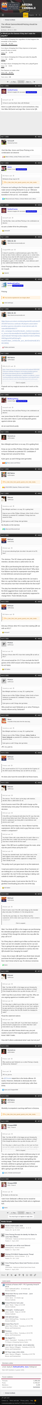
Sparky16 (9, 1367)
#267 (39, 715)
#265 (39, 638)
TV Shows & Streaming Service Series (16, 1342)
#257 (39, 309)
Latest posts (6, 1281)
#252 (39, 137)
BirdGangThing (9, 1228)
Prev (14, 82)
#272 (39, 1046)
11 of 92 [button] (21, 82)
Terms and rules (14, 1400)
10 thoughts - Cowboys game (14, 1310)
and (9, 347)
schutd (4, 1367)
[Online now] (5, 170)
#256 (39, 279)
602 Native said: (7, 176)
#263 (39, 535)
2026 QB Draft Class (11, 1317)
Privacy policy (24, 1400)
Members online (7, 1363)
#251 (39, 86)
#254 (39, 205)
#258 (39, 353)
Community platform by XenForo (18, 1403)
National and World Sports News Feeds (24, 1239)
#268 (39, 753)
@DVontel (7, 1078)
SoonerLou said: (7, 506)
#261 (39, 469)
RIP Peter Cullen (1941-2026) (14, 1352)
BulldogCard (33, 1367)
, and (13, 463)
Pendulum (8, 1331)
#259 (39, 395)
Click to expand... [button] (21, 382)
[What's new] (36, 15)
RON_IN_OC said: (8, 366)
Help (31, 1400)
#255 (39, 237)
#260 (39, 432)
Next (27, 82)
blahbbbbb (36, 1387)
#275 (39, 1179)
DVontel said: (6, 548)
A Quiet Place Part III (11, 1324)
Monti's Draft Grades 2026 (14, 1226)
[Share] (35, 86)
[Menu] (3, 15)
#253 (39, 163)
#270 (39, 894)
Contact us (5, 1400)
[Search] (39, 15)
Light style (6, 1398)
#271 (39, 971)
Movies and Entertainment (13, 1328)
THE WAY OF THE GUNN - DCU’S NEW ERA (19, 1345)
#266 (39, 675)
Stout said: (6, 1071)
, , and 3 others (17, 487)
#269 (39, 782)
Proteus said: (6, 765)
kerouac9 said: (7, 100)
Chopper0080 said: (8, 249)
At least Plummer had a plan (14, 1303)
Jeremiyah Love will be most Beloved (17, 1245)
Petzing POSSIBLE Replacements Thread (19, 1254)
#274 (39, 1121)
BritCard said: (7, 651)
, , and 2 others (18, 156)
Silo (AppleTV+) (10, 1338)
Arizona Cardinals (20, 1228)
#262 (39, 493)
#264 (39, 601)
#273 (39, 1096)
